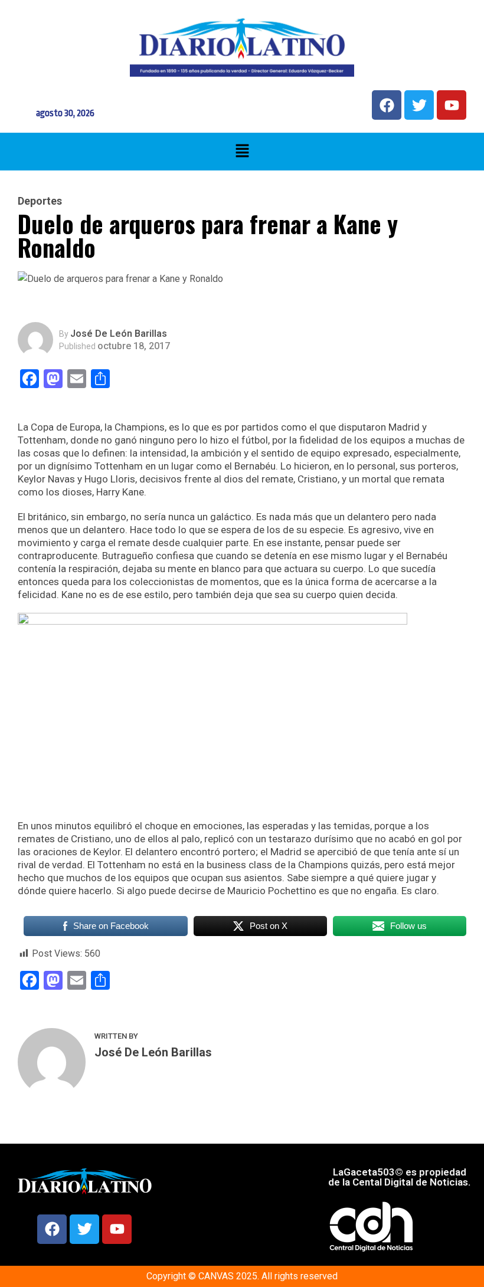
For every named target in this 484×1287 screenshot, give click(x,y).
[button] (242, 152)
